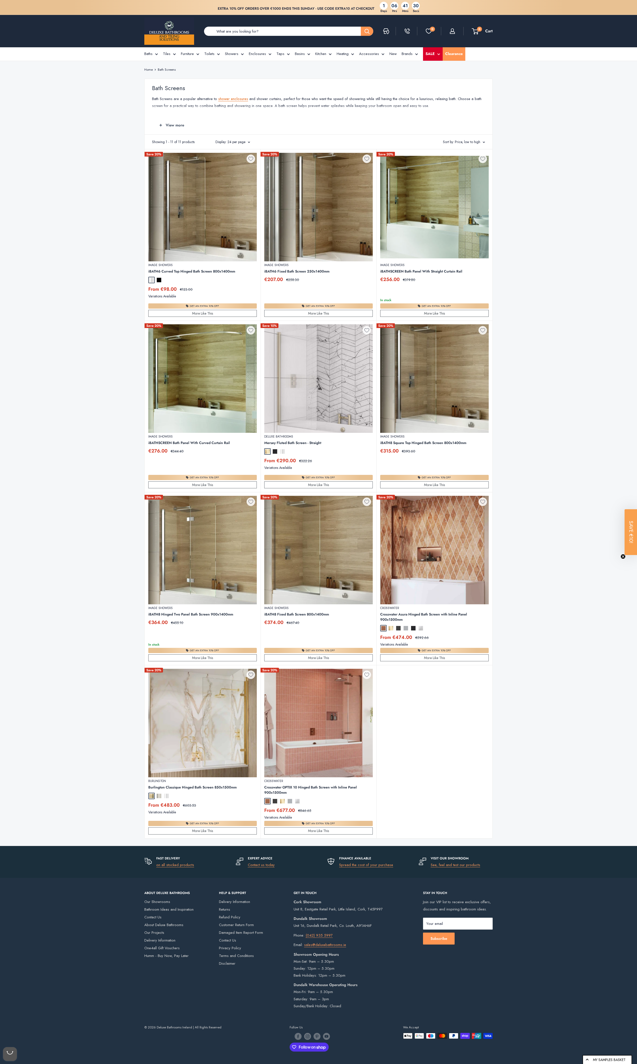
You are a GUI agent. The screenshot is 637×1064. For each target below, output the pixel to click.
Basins (300, 53)
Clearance (454, 53)
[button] (631, 532)
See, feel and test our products (455, 865)
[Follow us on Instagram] (307, 1036)
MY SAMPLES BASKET (609, 1059)
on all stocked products (175, 865)
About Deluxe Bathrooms (163, 925)
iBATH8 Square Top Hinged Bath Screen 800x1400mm (423, 442)
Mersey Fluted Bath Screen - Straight (292, 442)
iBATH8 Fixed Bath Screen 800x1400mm (296, 614)
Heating (343, 53)
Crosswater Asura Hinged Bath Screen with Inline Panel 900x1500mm (423, 617)
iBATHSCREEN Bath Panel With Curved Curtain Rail (189, 442)
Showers (231, 53)
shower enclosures (233, 99)
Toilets (209, 53)
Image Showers (160, 265)
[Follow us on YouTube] (326, 1036)
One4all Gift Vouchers (162, 948)
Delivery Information (159, 940)
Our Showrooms (157, 901)
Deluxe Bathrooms (278, 436)
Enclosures (257, 53)
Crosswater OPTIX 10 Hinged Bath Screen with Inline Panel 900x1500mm (310, 790)
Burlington (157, 781)
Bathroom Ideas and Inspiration (169, 909)
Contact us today (261, 865)
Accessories (369, 53)
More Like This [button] (202, 313)
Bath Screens (167, 69)
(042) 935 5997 (319, 935)
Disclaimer (227, 963)
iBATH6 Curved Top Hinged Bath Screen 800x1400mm (191, 271)
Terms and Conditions (236, 955)
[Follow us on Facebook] (298, 1036)
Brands (407, 53)
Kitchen (320, 53)
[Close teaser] (623, 556)
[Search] (367, 31)
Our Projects (154, 932)
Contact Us (152, 917)
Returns (224, 909)
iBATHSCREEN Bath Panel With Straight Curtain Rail (421, 271)
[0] (428, 31)
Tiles (166, 53)
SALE (430, 53)
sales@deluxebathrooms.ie (325, 945)
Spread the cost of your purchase (366, 865)
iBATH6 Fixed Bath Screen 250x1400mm (296, 271)
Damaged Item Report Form (241, 932)
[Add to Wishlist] (251, 159)
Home (148, 69)
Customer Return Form (236, 925)
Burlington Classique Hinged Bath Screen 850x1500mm (192, 787)
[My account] (452, 31)
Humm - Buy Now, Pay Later (166, 955)
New (393, 53)
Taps (280, 53)
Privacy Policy (230, 948)
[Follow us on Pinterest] (317, 1036)
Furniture (187, 53)
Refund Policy (229, 917)
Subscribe (438, 938)
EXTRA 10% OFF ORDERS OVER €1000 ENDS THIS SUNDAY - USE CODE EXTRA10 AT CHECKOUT (296, 8)
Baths (148, 53)
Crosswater (389, 608)
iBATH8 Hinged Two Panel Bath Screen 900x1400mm (190, 614)
